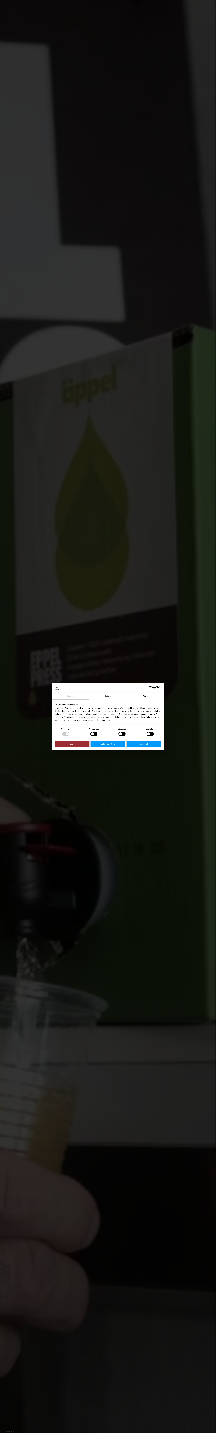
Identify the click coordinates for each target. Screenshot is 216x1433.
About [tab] (145, 696)
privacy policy (94, 720)
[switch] (94, 734)
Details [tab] (108, 696)
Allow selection (108, 744)
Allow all (144, 744)
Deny (72, 744)
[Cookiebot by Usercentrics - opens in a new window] (151, 688)
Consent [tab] (70, 696)
